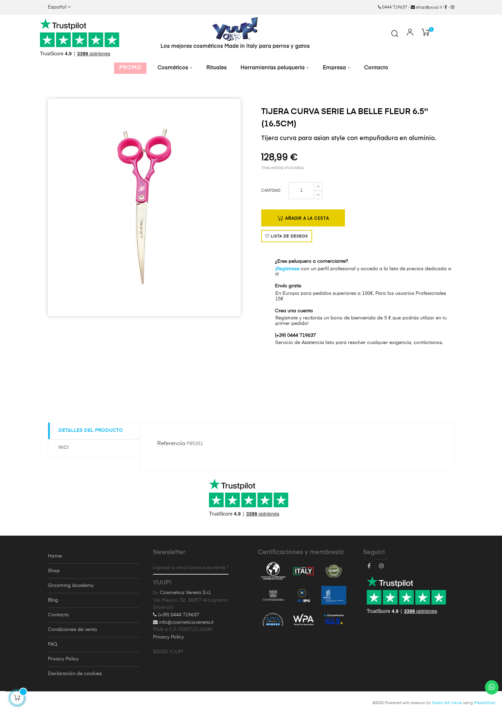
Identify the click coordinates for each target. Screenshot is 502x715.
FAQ (52, 644)
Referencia (171, 443)
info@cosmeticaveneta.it (185, 622)
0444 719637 (394, 7)
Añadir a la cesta (306, 218)
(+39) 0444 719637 (178, 615)
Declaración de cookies (75, 673)
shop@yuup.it (428, 7)
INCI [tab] (63, 447)
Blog (53, 600)
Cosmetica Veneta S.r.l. (185, 592)
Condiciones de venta (72, 629)
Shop (54, 570)
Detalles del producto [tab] (90, 430)
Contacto (58, 615)
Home (55, 556)
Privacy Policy (63, 659)
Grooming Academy (71, 585)
